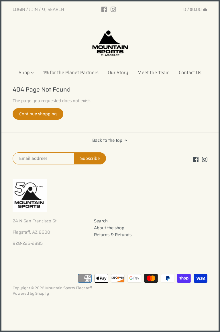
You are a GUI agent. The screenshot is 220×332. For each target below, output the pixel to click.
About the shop (109, 227)
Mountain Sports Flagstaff (68, 288)
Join (33, 9)
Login (19, 9)
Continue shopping (38, 113)
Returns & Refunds (112, 234)
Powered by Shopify (31, 293)
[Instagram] (113, 9)
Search (101, 221)
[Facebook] (104, 9)
